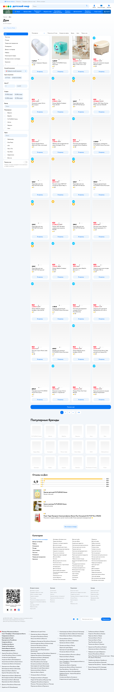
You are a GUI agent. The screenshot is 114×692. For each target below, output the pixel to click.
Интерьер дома (56, 566)
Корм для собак (94, 596)
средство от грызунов (58, 551)
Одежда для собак (95, 598)
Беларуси (23, 621)
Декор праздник (95, 568)
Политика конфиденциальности (37, 600)
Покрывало (75, 575)
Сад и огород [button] (36, 550)
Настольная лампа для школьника (80, 545)
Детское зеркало (57, 568)
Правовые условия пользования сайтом (23, 618)
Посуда (7, 40)
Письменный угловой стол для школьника (60, 573)
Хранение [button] (35, 559)
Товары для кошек (95, 590)
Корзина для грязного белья (98, 574)
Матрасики (94, 539)
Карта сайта (33, 608)
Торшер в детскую (76, 549)
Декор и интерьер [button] (37, 541)
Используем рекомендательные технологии (13, 619)
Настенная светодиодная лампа (79, 551)
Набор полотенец (96, 543)
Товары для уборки (57, 541)
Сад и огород (75, 573)
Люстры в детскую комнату (78, 547)
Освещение (8, 46)
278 (79, 412)
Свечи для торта (95, 564)
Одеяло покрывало (96, 545)
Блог (71, 601)
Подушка (74, 579)
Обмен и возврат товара (36, 594)
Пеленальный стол (57, 575)
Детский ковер (95, 541)
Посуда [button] (34, 548)
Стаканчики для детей (77, 553)
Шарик (93, 566)
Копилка (55, 558)
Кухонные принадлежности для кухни (79, 561)
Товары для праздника (97, 562)
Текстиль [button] (34, 552)
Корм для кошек (94, 592)
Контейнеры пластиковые (98, 580)
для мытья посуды (57, 545)
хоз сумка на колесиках (58, 553)
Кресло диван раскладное (59, 570)
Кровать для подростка (77, 543)
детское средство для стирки (60, 547)
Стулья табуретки (57, 577)
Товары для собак (95, 594)
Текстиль (7, 37)
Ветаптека (93, 600)
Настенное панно (57, 562)
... (75, 412)
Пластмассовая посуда (77, 565)
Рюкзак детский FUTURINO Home (55, 492)
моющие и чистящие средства (60, 543)
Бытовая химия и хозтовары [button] (40, 539)
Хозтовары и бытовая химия (59, 539)
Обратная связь (33, 606)
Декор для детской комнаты (59, 560)
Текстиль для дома (96, 553)
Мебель (7, 52)
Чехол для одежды (96, 576)
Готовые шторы (95, 547)
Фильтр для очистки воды (78, 569)
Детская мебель (56, 557)
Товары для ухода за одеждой (60, 555)
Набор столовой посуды (78, 558)
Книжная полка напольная (59, 579)
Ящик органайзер (96, 570)
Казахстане (17, 621)
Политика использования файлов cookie (38, 602)
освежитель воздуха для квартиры (61, 549)
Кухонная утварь (76, 571)
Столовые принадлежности (78, 567)
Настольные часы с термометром (61, 564)
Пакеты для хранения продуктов (80, 555)
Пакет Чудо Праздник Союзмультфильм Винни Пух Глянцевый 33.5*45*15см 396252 (72, 516)
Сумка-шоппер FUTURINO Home (55, 504)
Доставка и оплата (34, 590)
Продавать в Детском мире (36, 592)
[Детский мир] (16, 6)
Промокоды (33, 598)
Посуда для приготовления (78, 564)
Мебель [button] (34, 544)
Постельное (75, 577)
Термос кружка (75, 557)
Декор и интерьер (10, 49)
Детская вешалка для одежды (98, 578)
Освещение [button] (35, 546)
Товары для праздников (11, 43)
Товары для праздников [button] (38, 557)
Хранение (7, 62)
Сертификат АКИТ (34, 605)
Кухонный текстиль (96, 551)
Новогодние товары (10, 55)
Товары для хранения (97, 572)
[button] (107, 12)
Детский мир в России (8, 621)
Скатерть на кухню (96, 549)
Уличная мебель (76, 541)
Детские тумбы (76, 539)
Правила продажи (34, 596)
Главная (5, 17)
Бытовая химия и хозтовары (12, 59)
